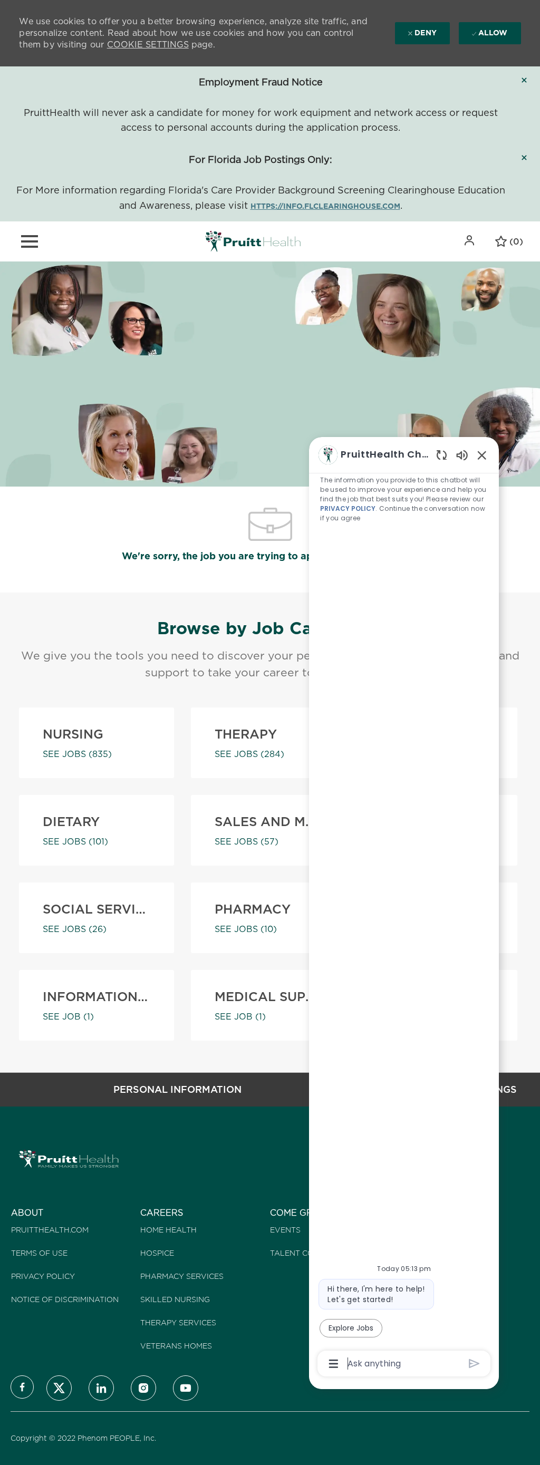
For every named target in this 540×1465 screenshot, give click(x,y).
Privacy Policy (43, 1276)
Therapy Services (178, 1322)
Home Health (168, 1230)
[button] (470, 240)
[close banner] (524, 80)
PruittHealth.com (50, 1230)
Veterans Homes (176, 1346)
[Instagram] (143, 1388)
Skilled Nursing (175, 1299)
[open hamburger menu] (29, 241)
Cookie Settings (148, 45)
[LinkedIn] (101, 1388)
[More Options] (333, 1363)
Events (285, 1230)
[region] (404, 908)
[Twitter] (59, 1388)
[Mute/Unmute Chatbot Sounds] (462, 454)
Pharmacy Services (182, 1276)
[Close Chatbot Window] (482, 455)
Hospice (157, 1253)
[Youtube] (185, 1388)
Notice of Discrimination (65, 1299)
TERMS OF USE (39, 1253)
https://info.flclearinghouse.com (325, 206)
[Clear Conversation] (441, 455)
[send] (474, 1363)
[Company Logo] (253, 241)
